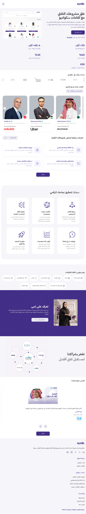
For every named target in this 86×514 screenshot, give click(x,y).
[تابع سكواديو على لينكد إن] (84, 452)
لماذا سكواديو (81, 463)
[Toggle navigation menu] (3, 4)
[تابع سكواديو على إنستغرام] (72, 452)
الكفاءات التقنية (81, 466)
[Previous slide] (4, 108)
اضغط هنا (69, 37)
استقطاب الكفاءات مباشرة (78, 487)
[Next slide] (80, 108)
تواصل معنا (82, 505)
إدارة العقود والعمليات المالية (77, 484)
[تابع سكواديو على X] (80, 452)
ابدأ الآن (43, 174)
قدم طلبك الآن (78, 32)
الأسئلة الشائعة (81, 501)
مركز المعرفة (82, 498)
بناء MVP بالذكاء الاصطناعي (78, 480)
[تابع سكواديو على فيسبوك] (76, 452)
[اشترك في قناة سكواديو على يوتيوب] (68, 452)
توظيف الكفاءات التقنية (79, 477)
